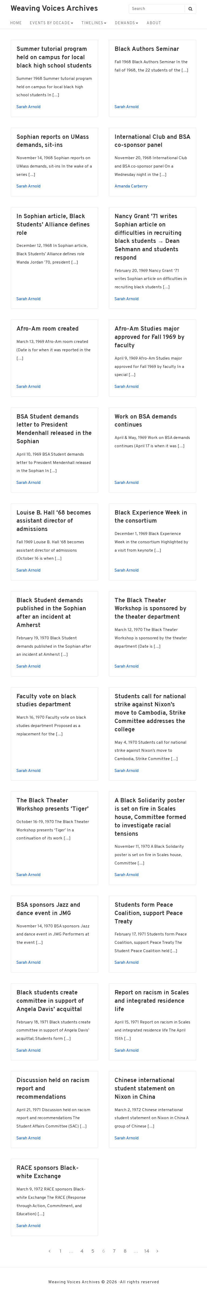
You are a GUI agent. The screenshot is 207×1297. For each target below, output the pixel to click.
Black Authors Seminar (147, 49)
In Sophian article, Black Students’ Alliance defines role (53, 225)
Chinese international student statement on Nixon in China (145, 1089)
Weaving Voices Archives (54, 9)
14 (147, 1251)
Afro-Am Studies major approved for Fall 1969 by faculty (150, 337)
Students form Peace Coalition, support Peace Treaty (149, 914)
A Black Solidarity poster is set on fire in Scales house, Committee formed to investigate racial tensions (150, 817)
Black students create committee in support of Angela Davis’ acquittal (50, 1001)
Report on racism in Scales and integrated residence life (152, 1001)
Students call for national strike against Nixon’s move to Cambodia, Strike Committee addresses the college (150, 713)
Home (16, 23)
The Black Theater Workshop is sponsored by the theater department (151, 609)
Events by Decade (50, 23)
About (154, 23)
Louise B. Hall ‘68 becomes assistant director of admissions (53, 521)
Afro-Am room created (47, 329)
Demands (125, 23)
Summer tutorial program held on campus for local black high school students (54, 58)
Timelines (92, 23)
